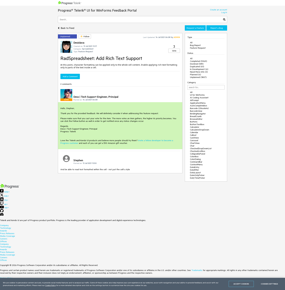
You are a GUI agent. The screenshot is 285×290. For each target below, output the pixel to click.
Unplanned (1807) (198, 77)
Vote (174, 50)
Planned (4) (195, 74)
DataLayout (195, 172)
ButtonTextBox (197, 124)
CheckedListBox (197, 151)
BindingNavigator (198, 113)
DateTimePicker (197, 178)
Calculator (194, 127)
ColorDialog (195, 159)
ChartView (195, 143)
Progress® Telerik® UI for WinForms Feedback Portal (97, 10)
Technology (5, 228)
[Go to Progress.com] (9, 187)
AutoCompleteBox (198, 105)
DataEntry (194, 167)
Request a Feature (195, 28)
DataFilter (194, 169)
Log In (224, 12)
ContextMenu (196, 164)
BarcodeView (196, 111)
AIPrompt (194, 100)
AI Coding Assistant (199, 97)
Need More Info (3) (199, 71)
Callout (193, 135)
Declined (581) (197, 63)
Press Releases (7, 233)
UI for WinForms (197, 95)
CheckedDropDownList (201, 148)
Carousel (194, 140)
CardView (194, 137)
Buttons (193, 121)
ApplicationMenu (198, 103)
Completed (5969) (198, 61)
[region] (142, 284)
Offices (3, 241)
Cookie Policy (50, 285)
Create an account (218, 9)
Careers (3, 238)
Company (4, 225)
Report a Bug (216, 28)
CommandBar (196, 161)
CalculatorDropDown (199, 129)
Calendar (194, 132)
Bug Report (195, 45)
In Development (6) (199, 69)
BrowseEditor (196, 119)
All (191, 42)
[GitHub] (2, 211)
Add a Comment (70, 76)
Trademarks (196, 270)
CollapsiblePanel (197, 153)
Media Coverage (7, 236)
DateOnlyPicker (197, 175)
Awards (3, 230)
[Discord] (2, 215)
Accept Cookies (241, 284)
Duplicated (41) (197, 66)
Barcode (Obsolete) (199, 108)
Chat (192, 145)
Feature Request (198, 48)
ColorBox (194, 156)
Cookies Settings (269, 284)
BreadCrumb (196, 116)
